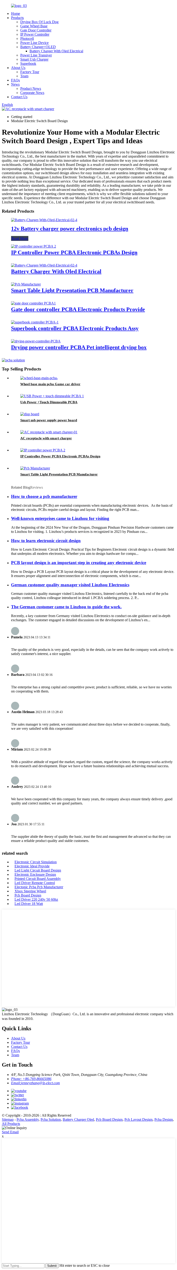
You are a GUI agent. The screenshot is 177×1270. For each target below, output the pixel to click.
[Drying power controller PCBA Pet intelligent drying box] (36, 341)
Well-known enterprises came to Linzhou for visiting (60, 518)
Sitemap (8, 1119)
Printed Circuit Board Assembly (38, 879)
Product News (30, 88)
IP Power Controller (34, 34)
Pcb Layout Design (138, 1119)
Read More (20, 238)
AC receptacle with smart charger (46, 438)
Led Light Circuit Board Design (38, 870)
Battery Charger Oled (78, 1119)
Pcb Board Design (28, 895)
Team (24, 76)
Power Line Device (34, 43)
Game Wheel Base (33, 26)
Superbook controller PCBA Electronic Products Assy (75, 328)
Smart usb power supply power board (48, 420)
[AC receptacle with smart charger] (48, 432)
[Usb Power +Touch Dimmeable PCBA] (52, 396)
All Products (11, 1124)
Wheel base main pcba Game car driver (50, 384)
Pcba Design (163, 1119)
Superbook (28, 63)
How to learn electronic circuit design (46, 540)
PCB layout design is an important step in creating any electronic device (78, 562)
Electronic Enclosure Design (35, 874)
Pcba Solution (51, 1119)
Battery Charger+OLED (38, 47)
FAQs (15, 80)
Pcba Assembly (28, 1119)
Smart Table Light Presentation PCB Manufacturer (72, 290)
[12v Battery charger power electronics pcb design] (44, 220)
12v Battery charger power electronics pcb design (69, 229)
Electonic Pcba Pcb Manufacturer (39, 887)
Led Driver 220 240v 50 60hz (36, 899)
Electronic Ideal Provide (32, 866)
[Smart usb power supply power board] (29, 414)
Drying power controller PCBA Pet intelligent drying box (79, 347)
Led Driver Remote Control (35, 883)
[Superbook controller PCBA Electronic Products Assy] (35, 322)
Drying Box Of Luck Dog (39, 22)
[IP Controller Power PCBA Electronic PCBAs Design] (33, 246)
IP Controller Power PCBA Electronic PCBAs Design (74, 252)
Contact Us (19, 97)
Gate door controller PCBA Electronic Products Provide (78, 309)
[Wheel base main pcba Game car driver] (39, 378)
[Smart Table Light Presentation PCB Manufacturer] (26, 284)
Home (15, 14)
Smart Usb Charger (34, 59)
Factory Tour (29, 72)
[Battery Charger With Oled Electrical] (44, 265)
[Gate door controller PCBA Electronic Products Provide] (33, 303)
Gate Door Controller (35, 30)
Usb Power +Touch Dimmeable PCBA (48, 402)
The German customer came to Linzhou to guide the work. (66, 606)
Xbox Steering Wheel (30, 891)
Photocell (27, 38)
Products (17, 18)
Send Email (10, 1132)
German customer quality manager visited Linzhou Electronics (70, 584)
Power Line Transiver (36, 55)
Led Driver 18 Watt (29, 904)
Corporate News (32, 93)
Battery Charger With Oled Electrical (56, 51)
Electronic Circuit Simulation (36, 862)
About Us (18, 68)
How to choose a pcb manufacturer (44, 496)
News (15, 84)
